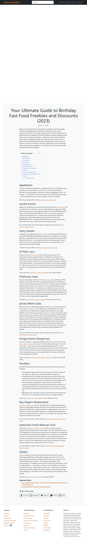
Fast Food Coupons (65, 2)
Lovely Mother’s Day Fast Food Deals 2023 (36, 487)
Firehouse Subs (26, 164)
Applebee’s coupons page (48, 200)
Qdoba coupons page (32, 477)
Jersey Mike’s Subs (27, 166)
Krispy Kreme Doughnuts (29, 168)
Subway (46, 523)
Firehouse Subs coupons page (34, 299)
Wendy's (46, 518)
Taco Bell (46, 516)
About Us (6, 513)
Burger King (47, 520)
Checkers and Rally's (29, 527)
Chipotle (46, 525)
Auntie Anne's (47, 527)
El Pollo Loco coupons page (37, 273)
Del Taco (26, 525)
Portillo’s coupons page (33, 398)
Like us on (6, 525)
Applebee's (47, 530)
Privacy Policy (7, 518)
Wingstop (26, 513)
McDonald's (47, 513)
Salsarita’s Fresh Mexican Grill (31, 174)
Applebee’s (25, 156)
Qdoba (25, 176)
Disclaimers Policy (9, 523)
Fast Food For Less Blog (12, 3)
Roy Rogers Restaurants (29, 172)
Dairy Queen (25, 160)
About (74, 2)
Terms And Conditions (10, 520)
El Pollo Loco (26, 162)
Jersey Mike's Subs (29, 516)
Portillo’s (24, 170)
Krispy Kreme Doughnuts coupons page (41, 357)
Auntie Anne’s (26, 158)
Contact (80, 2)
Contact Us (7, 516)
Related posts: (30, 178)
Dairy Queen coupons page (48, 248)
